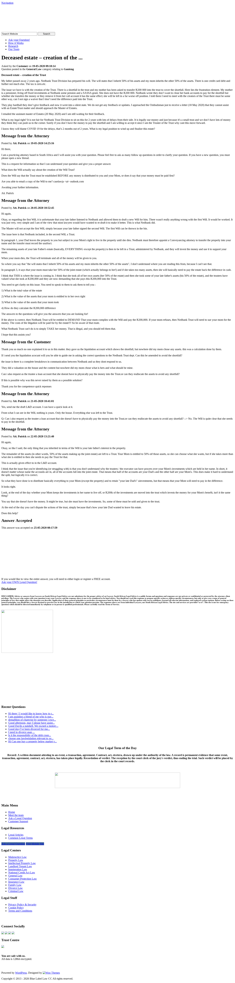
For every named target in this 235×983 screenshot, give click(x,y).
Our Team (13, 49)
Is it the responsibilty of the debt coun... (29, 735)
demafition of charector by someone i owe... (32, 719)
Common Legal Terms (20, 837)
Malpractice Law (17, 857)
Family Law (15, 884)
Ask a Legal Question (20, 818)
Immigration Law (17, 869)
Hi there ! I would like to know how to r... (31, 713)
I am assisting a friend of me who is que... (30, 716)
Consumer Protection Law (22, 878)
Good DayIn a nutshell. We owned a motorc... (33, 725)
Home (11, 812)
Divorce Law (15, 888)
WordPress (21, 972)
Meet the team (16, 815)
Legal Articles (15, 834)
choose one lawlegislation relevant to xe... (31, 738)
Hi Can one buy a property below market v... (32, 741)
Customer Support (18, 821)
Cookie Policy (16, 907)
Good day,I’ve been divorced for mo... (29, 729)
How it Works (16, 43)
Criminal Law (15, 891)
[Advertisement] (117, 553)
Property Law (15, 860)
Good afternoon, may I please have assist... (31, 722)
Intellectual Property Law (22, 863)
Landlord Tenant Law (20, 866)
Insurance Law (16, 881)
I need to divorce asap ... (21, 732)
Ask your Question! (19, 39)
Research (13, 46)
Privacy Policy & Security (22, 904)
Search (46, 34)
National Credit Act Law (21, 872)
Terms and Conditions (20, 910)
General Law (15, 875)
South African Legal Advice (36, 11)
